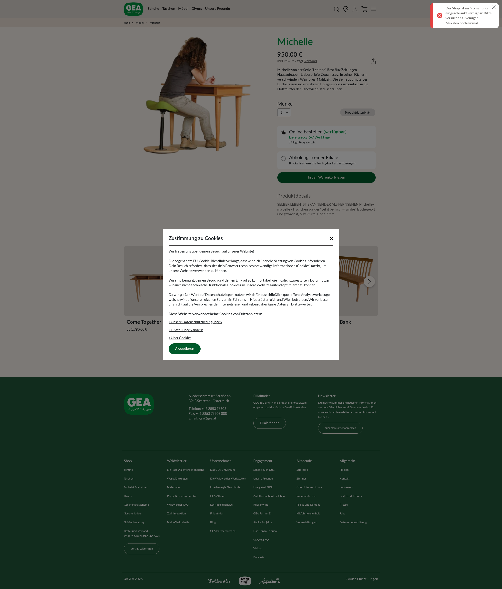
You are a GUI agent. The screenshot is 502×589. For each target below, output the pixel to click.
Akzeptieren (184, 349)
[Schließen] (331, 238)
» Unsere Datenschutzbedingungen (195, 322)
